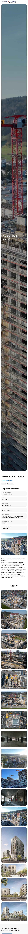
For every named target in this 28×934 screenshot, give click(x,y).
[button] (26, 2)
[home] (8, 2)
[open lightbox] (14, 599)
